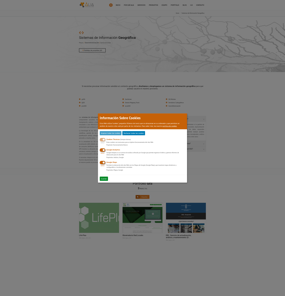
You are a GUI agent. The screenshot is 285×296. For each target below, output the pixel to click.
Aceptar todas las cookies (110, 133)
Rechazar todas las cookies (134, 133)
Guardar (104, 179)
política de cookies (170, 126)
